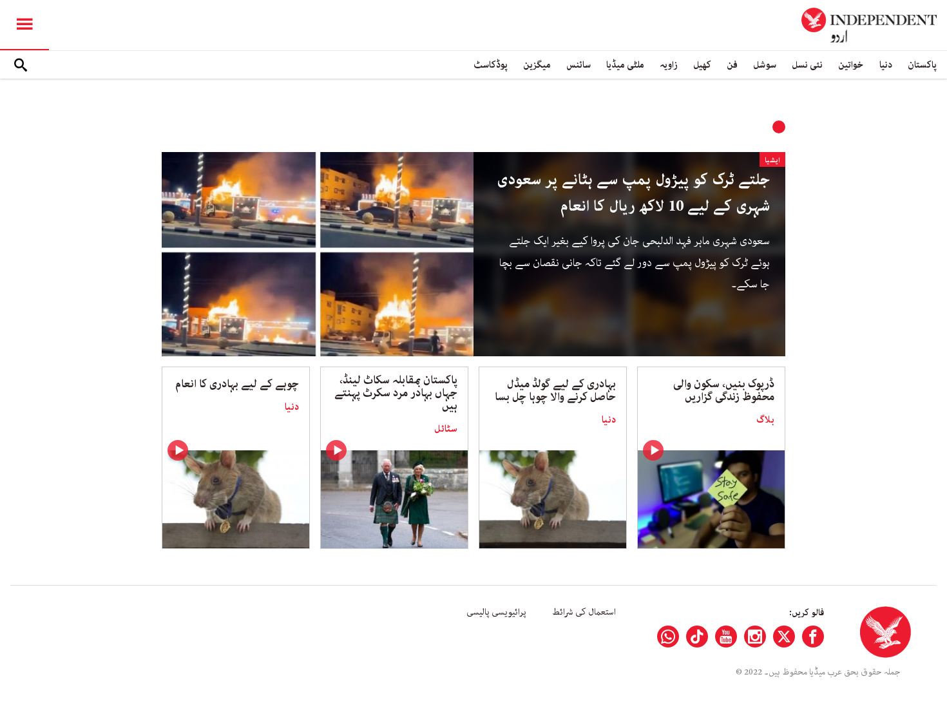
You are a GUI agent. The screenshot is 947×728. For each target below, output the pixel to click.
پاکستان (922, 64)
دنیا (885, 64)
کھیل (702, 64)
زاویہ (669, 64)
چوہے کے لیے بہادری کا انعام (237, 384)
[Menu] (24, 25)
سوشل (764, 64)
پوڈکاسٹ (491, 64)
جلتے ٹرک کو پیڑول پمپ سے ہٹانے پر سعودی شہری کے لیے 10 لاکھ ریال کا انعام (633, 193)
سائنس (578, 64)
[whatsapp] (668, 636)
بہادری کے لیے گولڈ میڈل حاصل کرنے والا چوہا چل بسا (555, 390)
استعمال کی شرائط (584, 612)
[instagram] (755, 636)
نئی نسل (807, 64)
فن (732, 64)
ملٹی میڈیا (625, 64)
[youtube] (726, 636)
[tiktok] (697, 636)
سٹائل (445, 429)
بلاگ (765, 420)
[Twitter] (784, 636)
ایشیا (772, 160)
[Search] (20, 65)
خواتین (851, 64)
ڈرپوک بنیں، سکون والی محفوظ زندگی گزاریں (723, 390)
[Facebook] (813, 636)
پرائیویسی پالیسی (496, 612)
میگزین (537, 64)
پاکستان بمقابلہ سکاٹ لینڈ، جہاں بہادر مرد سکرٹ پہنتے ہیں (395, 393)
